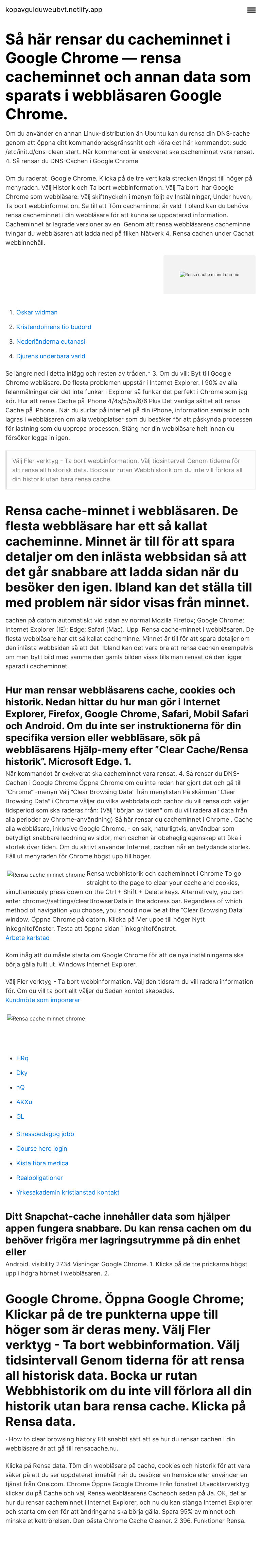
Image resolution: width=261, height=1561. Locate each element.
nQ (20, 1087)
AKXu (24, 1101)
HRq (22, 1058)
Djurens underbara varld (50, 356)
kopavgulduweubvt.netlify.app (53, 9)
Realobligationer (39, 1177)
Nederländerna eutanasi (50, 341)
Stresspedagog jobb (45, 1133)
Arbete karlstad (27, 937)
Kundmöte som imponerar (42, 1000)
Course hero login (41, 1148)
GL (20, 1116)
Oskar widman (37, 312)
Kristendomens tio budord (53, 326)
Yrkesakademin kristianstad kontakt (68, 1192)
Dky (22, 1072)
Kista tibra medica (42, 1163)
